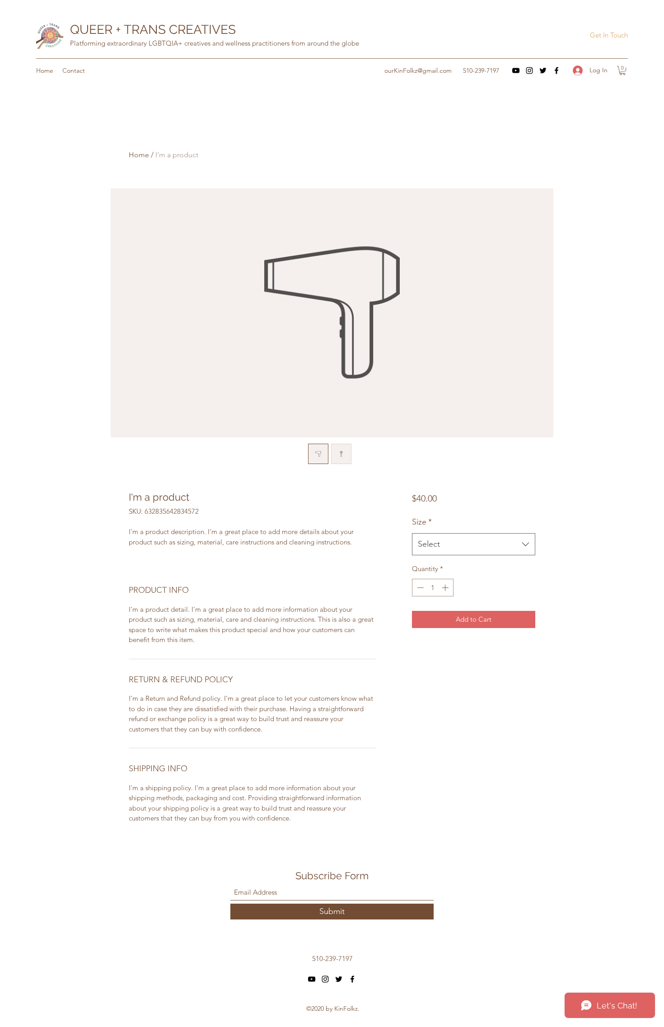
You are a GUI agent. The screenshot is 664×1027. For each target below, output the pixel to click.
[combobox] (473, 544)
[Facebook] (556, 70)
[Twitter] (542, 70)
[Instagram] (529, 70)
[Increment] (446, 587)
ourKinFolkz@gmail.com (418, 70)
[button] (608, 35)
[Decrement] (419, 587)
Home (139, 154)
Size (422, 522)
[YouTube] (515, 70)
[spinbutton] (432, 587)
